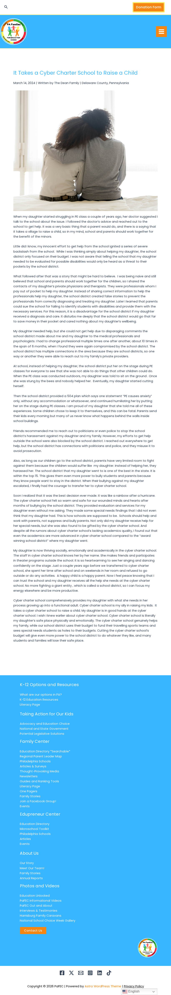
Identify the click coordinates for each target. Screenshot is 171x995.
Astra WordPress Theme (103, 986)
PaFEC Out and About (36, 906)
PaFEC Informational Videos (41, 901)
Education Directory (34, 824)
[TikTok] (109, 972)
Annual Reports (31, 878)
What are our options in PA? (41, 695)
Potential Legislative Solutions (42, 734)
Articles (25, 839)
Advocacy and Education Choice (45, 724)
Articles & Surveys (33, 766)
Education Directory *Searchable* (45, 751)
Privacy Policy (134, 986)
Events (25, 806)
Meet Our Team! (32, 868)
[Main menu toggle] (161, 31)
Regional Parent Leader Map (41, 756)
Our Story (27, 863)
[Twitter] (71, 972)
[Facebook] (62, 972)
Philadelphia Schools (35, 761)
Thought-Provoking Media (39, 771)
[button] (6, 7)
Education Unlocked (35, 896)
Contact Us (33, 930)
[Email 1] (80, 972)
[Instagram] (90, 972)
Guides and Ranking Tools (39, 781)
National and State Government (44, 729)
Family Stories (30, 796)
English (133, 991)
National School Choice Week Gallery (47, 920)
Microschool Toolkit (34, 829)
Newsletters (29, 776)
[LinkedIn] (99, 972)
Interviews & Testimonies (38, 911)
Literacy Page (30, 704)
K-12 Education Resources (39, 699)
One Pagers (28, 791)
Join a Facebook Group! (38, 801)
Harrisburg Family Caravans (40, 916)
